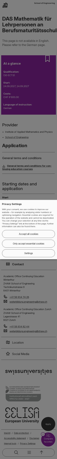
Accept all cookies (28, 233)
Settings (28, 253)
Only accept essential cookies (28, 243)
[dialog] (28, 229)
